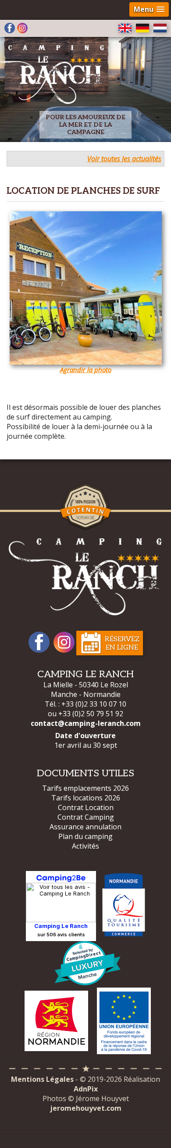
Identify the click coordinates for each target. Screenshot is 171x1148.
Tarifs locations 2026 (85, 798)
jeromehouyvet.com (85, 1108)
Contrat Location (86, 807)
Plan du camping (85, 836)
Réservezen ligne (122, 643)
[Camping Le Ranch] (85, 576)
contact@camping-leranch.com (86, 723)
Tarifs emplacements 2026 (85, 788)
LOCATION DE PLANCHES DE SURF (83, 191)
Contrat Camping (85, 817)
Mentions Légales (42, 1079)
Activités (85, 846)
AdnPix (86, 1089)
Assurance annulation (85, 827)
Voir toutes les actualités (124, 158)
